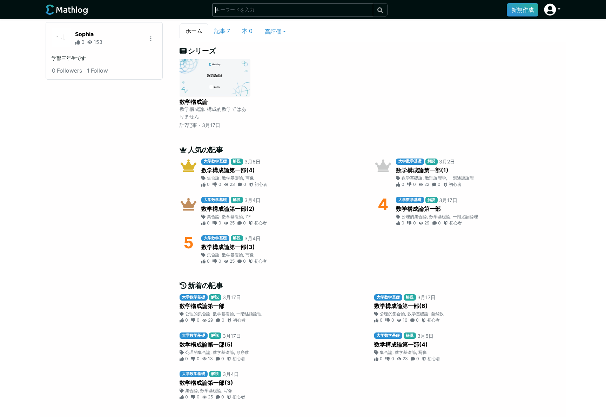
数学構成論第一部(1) (422, 170)
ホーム (194, 30)
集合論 (213, 178)
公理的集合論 (414, 216)
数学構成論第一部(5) (206, 344)
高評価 (273, 31)
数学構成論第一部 (418, 208)
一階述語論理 (461, 178)
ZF (248, 216)
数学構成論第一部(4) (228, 170)
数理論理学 (435, 178)
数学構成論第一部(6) (401, 305)
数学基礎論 (232, 178)
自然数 (437, 313)
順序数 (242, 352)
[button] (552, 10)
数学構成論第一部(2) (228, 208)
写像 (249, 178)
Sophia (84, 34)
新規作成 (522, 9)
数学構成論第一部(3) (228, 246)
